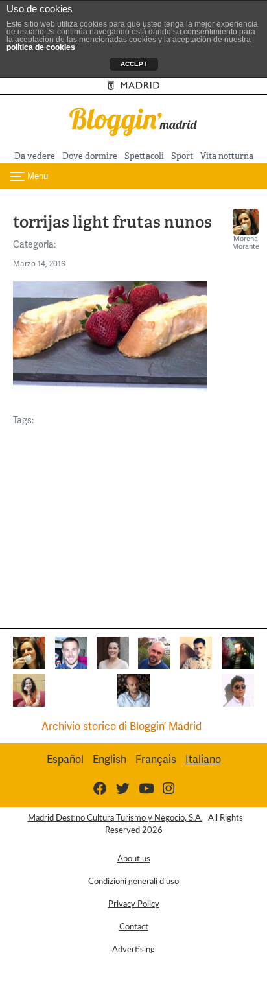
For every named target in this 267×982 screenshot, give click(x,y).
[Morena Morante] (29, 652)
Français (155, 759)
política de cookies (40, 47)
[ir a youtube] (146, 788)
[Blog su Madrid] (133, 120)
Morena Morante (245, 242)
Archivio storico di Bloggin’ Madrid (121, 726)
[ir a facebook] (100, 788)
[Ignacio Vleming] (238, 652)
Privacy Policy (133, 904)
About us (133, 859)
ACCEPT (134, 63)
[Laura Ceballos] (113, 652)
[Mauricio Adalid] (133, 689)
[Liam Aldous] (71, 652)
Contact (133, 927)
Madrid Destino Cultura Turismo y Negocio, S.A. (115, 818)
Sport (182, 155)
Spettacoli (144, 155)
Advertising (133, 949)
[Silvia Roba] (29, 689)
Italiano (203, 759)
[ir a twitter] (123, 788)
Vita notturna (226, 155)
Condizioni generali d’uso (133, 881)
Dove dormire (89, 155)
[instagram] (168, 788)
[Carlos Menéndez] (154, 652)
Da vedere (34, 155)
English (109, 759)
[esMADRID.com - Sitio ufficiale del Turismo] (134, 86)
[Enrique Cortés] (238, 689)
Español (65, 759)
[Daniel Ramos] (196, 652)
